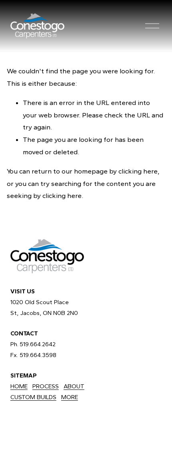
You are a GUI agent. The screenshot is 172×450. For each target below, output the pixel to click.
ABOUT (74, 386)
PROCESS (45, 386)
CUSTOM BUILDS (33, 397)
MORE (69, 397)
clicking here (138, 171)
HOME (19, 386)
